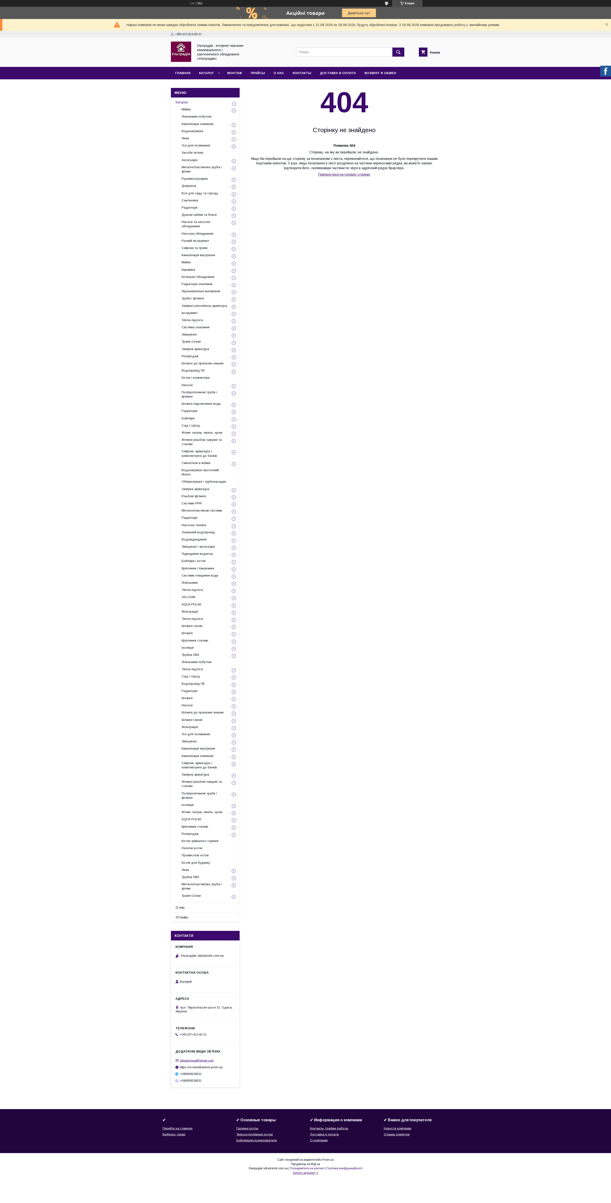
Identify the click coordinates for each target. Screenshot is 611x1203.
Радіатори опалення (197, 284)
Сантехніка (190, 200)
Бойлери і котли (193, 561)
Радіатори (189, 207)
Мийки (186, 109)
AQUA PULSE (191, 604)
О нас (279, 73)
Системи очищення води (200, 575)
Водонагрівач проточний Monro (200, 472)
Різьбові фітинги (194, 496)
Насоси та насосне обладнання (196, 224)
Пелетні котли (192, 848)
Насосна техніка (194, 525)
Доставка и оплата (338, 73)
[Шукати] (398, 52)
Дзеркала (189, 186)
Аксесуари (189, 160)
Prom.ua (328, 1159)
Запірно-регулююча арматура (204, 305)
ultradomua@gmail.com (197, 1060)
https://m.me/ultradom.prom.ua (201, 1067)
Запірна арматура (195, 349)
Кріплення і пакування (198, 568)
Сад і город (191, 425)
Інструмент (190, 313)
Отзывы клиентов (397, 1134)
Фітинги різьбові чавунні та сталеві (202, 442)
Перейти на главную (178, 1128)
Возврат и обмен (380, 73)
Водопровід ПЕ (193, 370)
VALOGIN (188, 597)
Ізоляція (188, 647)
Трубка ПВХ (190, 655)
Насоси (187, 385)
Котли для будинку (196, 862)
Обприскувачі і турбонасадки (204, 481)
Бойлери (188, 418)
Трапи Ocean (191, 341)
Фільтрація (190, 611)
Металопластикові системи (202, 510)
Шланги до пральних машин (203, 363)
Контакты (302, 73)
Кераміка (188, 269)
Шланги (187, 633)
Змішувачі (189, 334)
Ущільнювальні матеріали (201, 291)
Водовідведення (194, 539)
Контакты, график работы (329, 1128)
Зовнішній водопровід (198, 532)
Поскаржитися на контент (307, 1168)
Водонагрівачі (192, 131)
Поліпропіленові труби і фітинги (199, 394)
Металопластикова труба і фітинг (202, 169)
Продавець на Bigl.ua (305, 1164)
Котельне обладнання (198, 277)
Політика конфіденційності (344, 1168)
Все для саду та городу (200, 193)
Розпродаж (190, 356)
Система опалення (196, 327)
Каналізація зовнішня (197, 124)
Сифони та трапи (194, 248)
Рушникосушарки (195, 178)
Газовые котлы (247, 1128)
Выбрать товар (174, 1134)
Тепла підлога (192, 320)
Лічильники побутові (196, 116)
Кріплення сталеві (195, 640)
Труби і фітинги (193, 298)
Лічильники (190, 582)
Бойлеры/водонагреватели (256, 1140)
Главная (182, 73)
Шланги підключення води (201, 403)
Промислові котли (195, 855)
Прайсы (258, 73)
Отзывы (182, 917)
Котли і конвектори (196, 377)
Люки (185, 138)
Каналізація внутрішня (198, 255)
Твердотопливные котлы (254, 1134)
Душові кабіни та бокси (199, 214)
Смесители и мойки (196, 463)
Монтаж (234, 73)
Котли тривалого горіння (200, 841)
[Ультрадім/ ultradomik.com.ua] (181, 61)
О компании (319, 1140)
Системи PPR (192, 503)
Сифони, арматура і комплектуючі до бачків (199, 453)
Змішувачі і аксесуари (198, 546)
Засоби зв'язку (193, 152)
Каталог (206, 73)
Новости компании (397, 1128)
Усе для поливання (196, 145)
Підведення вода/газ (197, 554)
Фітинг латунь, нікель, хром (202, 432)
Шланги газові (192, 626)
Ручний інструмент (195, 241)
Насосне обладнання (197, 233)
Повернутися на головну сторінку (344, 174)
